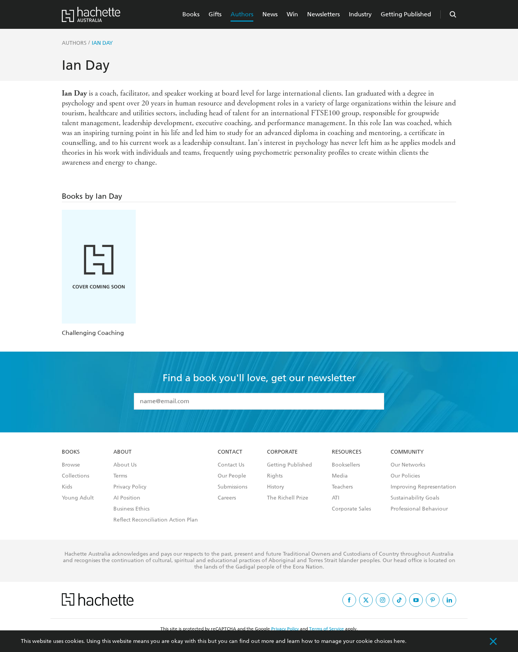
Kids (67, 487)
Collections (75, 476)
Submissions (232, 487)
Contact (230, 452)
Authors (242, 14)
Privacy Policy (129, 487)
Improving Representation (423, 487)
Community (407, 452)
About (122, 452)
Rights (275, 476)
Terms (120, 476)
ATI (335, 498)
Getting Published (406, 14)
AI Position (126, 498)
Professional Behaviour (419, 509)
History (275, 487)
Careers (227, 498)
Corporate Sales (351, 509)
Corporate (282, 452)
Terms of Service (326, 629)
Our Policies (405, 476)
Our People (232, 476)
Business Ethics (131, 509)
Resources (346, 452)
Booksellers (346, 465)
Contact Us (231, 465)
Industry (360, 14)
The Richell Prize (287, 498)
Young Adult (78, 498)
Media (340, 476)
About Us (125, 465)
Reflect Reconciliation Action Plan (155, 520)
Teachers (342, 487)
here (399, 641)
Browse (71, 465)
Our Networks (408, 465)
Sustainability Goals (415, 498)
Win (292, 14)
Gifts (215, 14)
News (270, 14)
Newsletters (323, 14)
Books (190, 14)
